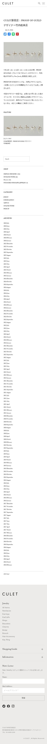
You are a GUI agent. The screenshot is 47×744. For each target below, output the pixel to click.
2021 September (8, 390)
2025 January (7, 276)
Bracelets (6, 624)
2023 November (8, 314)
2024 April (7, 299)
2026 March (7, 235)
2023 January (7, 343)
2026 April (7, 232)
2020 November (8, 419)
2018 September (8, 477)
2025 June (6, 261)
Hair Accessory (8, 636)
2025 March (7, 270)
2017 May (6, 524)
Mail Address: (7, 686)
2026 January (7, 241)
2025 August (7, 255)
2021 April (7, 404)
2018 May (6, 489)
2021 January (7, 413)
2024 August (7, 287)
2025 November (8, 246)
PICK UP (6, 209)
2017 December (8, 504)
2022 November (8, 349)
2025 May (6, 264)
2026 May (6, 229)
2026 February (8, 238)
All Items (6, 608)
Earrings (6, 614)
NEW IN (6, 203)
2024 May (6, 296)
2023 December (8, 311)
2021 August (7, 393)
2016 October (8, 542)
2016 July (6, 550)
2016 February (8, 565)
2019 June (6, 454)
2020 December (8, 416)
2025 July (6, 258)
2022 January (7, 378)
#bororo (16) (7, 180)
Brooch (5, 633)
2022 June (6, 363)
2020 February (8, 442)
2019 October (8, 445)
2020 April (7, 436)
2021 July (6, 395)
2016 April (7, 559)
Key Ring (6, 640)
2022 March (7, 372)
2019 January (7, 466)
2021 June (6, 398)
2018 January (7, 501)
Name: (4, 677)
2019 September (8, 448)
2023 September (8, 320)
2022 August (7, 357)
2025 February (8, 273)
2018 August (7, 480)
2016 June (6, 553)
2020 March (7, 439)
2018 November (8, 471)
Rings (4, 620)
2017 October (8, 509)
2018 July (6, 483)
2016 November (8, 539)
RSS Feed (6, 574)
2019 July (6, 451)
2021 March (7, 407)
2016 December (8, 536)
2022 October (8, 352)
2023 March (7, 337)
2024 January (7, 308)
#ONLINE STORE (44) (11, 177)
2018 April (7, 492)
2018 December (8, 468)
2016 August (7, 547)
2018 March (7, 495)
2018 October (8, 474)
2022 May (6, 366)
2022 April (7, 369)
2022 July (6, 360)
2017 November (8, 506)
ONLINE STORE (9, 206)
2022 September (8, 355)
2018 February (8, 498)
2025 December (8, 244)
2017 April (7, 527)
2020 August (7, 428)
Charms (5, 627)
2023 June (6, 328)
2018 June (6, 486)
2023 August (7, 322)
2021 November (8, 384)
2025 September (8, 252)
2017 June (6, 521)
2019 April (7, 457)
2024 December (8, 279)
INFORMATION (9, 200)
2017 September (8, 512)
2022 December (8, 346)
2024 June (6, 293)
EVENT (6, 197)
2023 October (8, 317)
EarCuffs (6, 617)
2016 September (8, 544)
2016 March (7, 562)
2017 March (7, 530)
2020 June (6, 433)
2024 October (8, 282)
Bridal (4, 630)
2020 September (8, 425)
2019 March (7, 460)
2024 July (6, 290)
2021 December (8, 381)
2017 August (7, 515)
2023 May (6, 331)
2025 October (8, 249)
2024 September (8, 284)
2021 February (8, 410)
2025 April (7, 267)
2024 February (8, 305)
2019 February (8, 463)
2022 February (8, 375)
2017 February (8, 533)
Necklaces (6, 611)
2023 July (6, 325)
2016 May (6, 556)
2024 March (7, 302)
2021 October (8, 387)
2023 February (8, 340)
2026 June (6, 226)
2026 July (6, 223)
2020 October (8, 422)
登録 (23, 698)
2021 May (6, 401)
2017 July (6, 518)
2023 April (7, 334)
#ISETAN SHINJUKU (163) (12, 174)
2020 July (6, 431)
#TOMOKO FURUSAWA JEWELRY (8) (16, 183)
